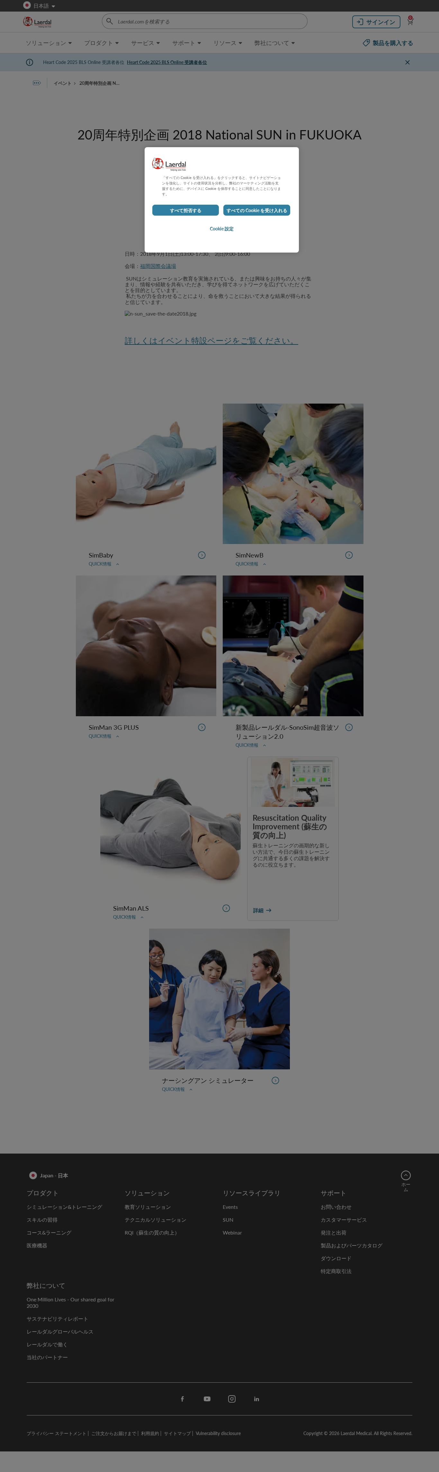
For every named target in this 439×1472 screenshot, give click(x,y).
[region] (222, 200)
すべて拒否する (186, 210)
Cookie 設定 (222, 228)
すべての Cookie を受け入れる (257, 210)
